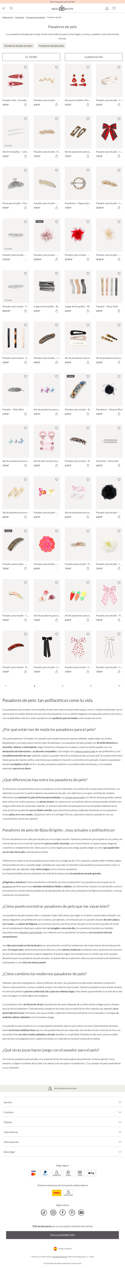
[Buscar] (11, 8)
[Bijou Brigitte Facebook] (62, 1212)
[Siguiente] (119, 686)
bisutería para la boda (31, 932)
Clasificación (94, 56)
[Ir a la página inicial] (62, 8)
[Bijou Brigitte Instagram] (53, 1212)
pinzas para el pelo (74, 797)
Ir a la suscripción (62, 1235)
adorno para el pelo (85, 751)
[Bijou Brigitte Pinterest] (71, 1212)
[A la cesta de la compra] (25, 104)
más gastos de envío (59, 1257)
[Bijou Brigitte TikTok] (44, 1212)
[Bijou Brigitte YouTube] (81, 1212)
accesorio (7, 886)
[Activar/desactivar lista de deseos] (25, 67)
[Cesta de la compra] (121, 8)
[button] (106, 8)
